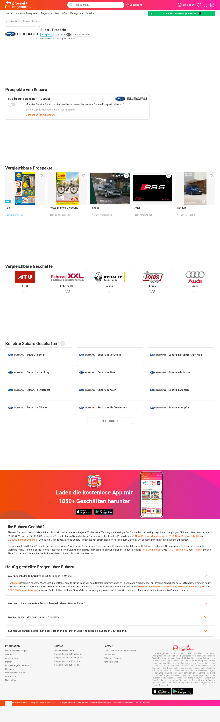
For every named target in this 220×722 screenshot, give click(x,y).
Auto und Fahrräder (152, 549)
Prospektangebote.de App (17, 665)
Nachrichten (10, 680)
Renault (198, 549)
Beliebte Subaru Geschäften (31, 343)
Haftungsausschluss (67, 702)
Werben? (9, 654)
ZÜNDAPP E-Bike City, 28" (185, 536)
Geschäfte (61, 13)
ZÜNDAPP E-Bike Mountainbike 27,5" (151, 536)
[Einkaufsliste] (212, 4)
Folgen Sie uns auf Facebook (68, 654)
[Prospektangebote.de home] (18, 5)
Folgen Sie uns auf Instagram (68, 657)
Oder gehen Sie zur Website (41, 114)
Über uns (9, 669)
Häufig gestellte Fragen (16, 650)
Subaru (26, 21)
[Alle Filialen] (62, 343)
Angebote (46, 13)
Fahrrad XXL (181, 549)
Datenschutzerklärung (123, 702)
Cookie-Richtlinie (142, 702)
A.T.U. (171, 549)
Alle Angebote (11, 658)
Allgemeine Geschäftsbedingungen (94, 702)
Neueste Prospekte (26, 13)
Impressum (10, 676)
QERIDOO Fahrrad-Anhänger (22, 539)
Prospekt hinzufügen (15, 672)
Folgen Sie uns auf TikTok (66, 665)
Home (9, 13)
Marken (8, 662)
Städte (90, 13)
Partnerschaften (111, 662)
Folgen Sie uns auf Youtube (67, 661)
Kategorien (76, 13)
